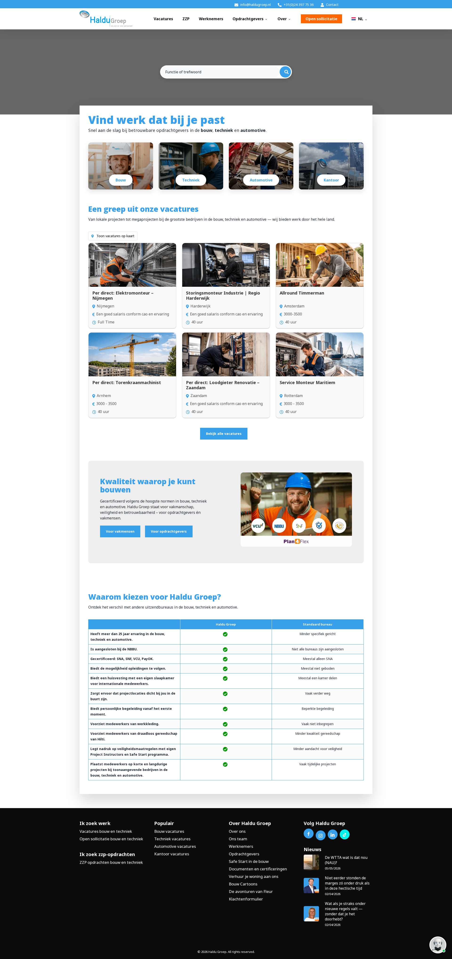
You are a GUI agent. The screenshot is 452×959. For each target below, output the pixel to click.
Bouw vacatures (169, 831)
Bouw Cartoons (243, 884)
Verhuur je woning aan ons (253, 876)
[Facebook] (309, 833)
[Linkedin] (333, 834)
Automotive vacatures (175, 846)
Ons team (238, 838)
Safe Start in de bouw (249, 861)
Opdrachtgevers (244, 854)
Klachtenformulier (246, 899)
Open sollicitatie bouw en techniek (111, 838)
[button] (223, 434)
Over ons (237, 831)
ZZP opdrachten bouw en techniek (111, 862)
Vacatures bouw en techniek (106, 831)
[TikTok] (345, 834)
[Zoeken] (285, 72)
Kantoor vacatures (171, 854)
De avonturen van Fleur (251, 891)
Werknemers (241, 846)
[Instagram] (321, 835)
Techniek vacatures (172, 838)
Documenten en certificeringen (258, 869)
